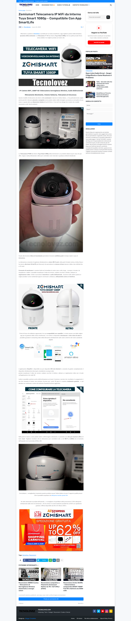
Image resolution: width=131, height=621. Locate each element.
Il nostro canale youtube (41, 1)
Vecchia (80, 603)
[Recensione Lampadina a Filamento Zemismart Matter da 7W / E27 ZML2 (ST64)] (51, 574)
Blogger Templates (30, 618)
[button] (110, 5)
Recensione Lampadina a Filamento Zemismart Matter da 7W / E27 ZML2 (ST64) (50, 585)
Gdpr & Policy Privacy (106, 618)
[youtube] (102, 611)
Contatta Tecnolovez (28, 1)
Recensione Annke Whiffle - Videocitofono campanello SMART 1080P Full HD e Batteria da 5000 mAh (73, 586)
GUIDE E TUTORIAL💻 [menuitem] (63, 5)
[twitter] (98, 611)
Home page (22, 10)
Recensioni (32, 555)
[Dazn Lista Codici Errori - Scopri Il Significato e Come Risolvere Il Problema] (99, 61)
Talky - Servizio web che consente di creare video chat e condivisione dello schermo (104, 85)
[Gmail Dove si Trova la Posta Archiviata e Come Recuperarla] (90, 95)
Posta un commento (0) (51, 599)
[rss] (110, 611)
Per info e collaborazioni (91, 618)
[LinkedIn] (54, 560)
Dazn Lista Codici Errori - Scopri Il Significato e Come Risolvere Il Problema (99, 75)
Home (20, 1)
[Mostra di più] (62, 560)
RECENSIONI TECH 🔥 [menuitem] (48, 5)
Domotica (29, 10)
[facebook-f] (94, 611)
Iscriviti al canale (99, 42)
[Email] (58, 560)
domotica (37, 33)
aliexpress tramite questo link (59, 495)
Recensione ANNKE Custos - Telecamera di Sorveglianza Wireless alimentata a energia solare (28, 586)
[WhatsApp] (50, 560)
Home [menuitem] (37, 5)
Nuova (21, 603)
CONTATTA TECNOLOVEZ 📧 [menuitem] (81, 5)
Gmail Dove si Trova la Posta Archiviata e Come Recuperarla (103, 94)
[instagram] (106, 611)
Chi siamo (79, 618)
